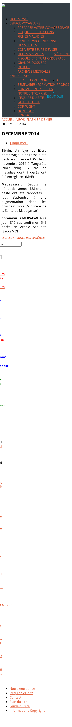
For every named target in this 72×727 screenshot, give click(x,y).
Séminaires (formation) (37, 84)
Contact (25, 115)
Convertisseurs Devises (38, 49)
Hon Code (26, 111)
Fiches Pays (19, 19)
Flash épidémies (39, 119)
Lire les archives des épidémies (23, 238)
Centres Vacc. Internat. (37, 41)
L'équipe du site (31, 98)
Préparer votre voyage (37, 27)
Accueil (8, 119)
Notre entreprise (32, 93)
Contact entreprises (35, 89)
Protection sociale (34, 80)
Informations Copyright (27, 710)
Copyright (26, 106)
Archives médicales (34, 71)
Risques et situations (36, 32)
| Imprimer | (19, 143)
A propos (63, 82)
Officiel (24, 67)
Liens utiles (27, 45)
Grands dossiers (32, 63)
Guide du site (29, 102)
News (20, 119)
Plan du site (18, 702)
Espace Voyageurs (25, 23)
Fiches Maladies (31, 36)
